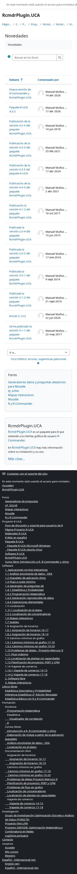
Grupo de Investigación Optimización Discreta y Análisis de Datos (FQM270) (39, 817)
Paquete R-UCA (14, 541)
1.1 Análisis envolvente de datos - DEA (28, 573)
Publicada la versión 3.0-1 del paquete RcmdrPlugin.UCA (20, 277)
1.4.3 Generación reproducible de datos (29, 598)
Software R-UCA (15, 553)
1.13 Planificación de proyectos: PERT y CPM (32, 662)
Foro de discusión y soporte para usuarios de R (34, 525)
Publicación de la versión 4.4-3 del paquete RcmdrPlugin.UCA (20, 189)
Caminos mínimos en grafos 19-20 (28, 775)
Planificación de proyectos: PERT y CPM (30, 783)
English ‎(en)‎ (12, 863)
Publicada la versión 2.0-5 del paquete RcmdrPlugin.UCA (20, 255)
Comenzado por (48, 79)
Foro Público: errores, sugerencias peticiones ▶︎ (39, 361)
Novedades (72, 24)
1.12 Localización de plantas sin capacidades (32, 658)
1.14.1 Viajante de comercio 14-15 (26, 670)
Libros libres (9, 686)
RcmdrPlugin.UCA (47, 24)
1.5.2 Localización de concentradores (28, 614)
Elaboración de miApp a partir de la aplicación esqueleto (34, 737)
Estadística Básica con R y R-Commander (30, 698)
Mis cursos (11, 851)
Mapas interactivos (21, 395)
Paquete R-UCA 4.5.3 (18, 109)
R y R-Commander (20, 404)
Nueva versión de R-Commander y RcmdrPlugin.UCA (20, 93)
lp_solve (13, 391)
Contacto (7, 839)
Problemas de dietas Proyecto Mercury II (31, 779)
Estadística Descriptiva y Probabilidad (28, 690)
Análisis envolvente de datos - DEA (27, 743)
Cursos (17, 24)
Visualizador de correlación (24, 718)
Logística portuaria (16, 835)
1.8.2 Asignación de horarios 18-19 (27, 634)
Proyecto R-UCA (35, 24)
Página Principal (7, 24)
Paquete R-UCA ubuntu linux (23, 549)
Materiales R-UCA (16, 533)
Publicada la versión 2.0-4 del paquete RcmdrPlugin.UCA (20, 233)
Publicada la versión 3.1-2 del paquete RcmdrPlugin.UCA (20, 299)
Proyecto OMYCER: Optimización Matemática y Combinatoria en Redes (34, 829)
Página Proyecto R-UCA (19, 529)
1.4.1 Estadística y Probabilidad (24, 590)
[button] (9, 57)
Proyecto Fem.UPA (16, 823)
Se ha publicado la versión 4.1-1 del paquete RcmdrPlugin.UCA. (20, 332)
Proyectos (24, 24)
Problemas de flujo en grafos (24, 787)
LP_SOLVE (11, 505)
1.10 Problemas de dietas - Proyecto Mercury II (34, 650)
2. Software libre (15, 678)
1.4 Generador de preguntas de (24, 586)
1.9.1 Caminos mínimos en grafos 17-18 (30, 642)
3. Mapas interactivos (18, 682)
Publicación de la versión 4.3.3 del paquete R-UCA (19, 169)
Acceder (8, 485)
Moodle (13, 399)
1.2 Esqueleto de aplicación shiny (25, 578)
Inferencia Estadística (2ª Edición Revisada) (31, 694)
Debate (14, 79)
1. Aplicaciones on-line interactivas (26, 570)
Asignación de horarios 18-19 (25, 763)
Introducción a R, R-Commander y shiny (30, 731)
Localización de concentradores (25, 791)
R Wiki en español (16, 537)
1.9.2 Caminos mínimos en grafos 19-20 (30, 646)
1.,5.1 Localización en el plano (23, 610)
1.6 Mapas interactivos (19, 618)
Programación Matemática (22, 710)
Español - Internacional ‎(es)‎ (19, 859)
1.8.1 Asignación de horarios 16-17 (27, 630)
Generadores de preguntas (21, 501)
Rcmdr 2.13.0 (17, 316)
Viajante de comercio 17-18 (24, 807)
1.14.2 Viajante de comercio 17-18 (26, 674)
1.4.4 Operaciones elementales (24, 602)
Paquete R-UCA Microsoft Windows (27, 545)
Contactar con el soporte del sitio (27, 473)
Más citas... (16, 459)
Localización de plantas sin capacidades (30, 795)
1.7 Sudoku (12, 622)
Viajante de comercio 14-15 (24, 803)
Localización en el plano (21, 747)
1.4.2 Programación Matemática (25, 594)
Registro (10, 855)
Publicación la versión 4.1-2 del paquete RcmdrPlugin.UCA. (20, 211)
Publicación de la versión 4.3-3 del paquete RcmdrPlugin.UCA (20, 149)
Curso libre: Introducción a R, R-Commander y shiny (37, 561)
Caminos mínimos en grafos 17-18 (28, 771)
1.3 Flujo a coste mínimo (20, 582)
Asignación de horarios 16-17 (25, 759)
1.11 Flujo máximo (16, 654)
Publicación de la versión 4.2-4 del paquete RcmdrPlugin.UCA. (20, 127)
